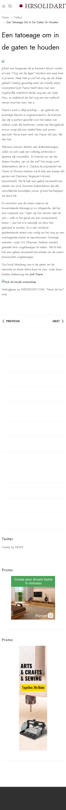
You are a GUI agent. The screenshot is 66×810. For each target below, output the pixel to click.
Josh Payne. (37, 274)
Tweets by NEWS (12, 547)
